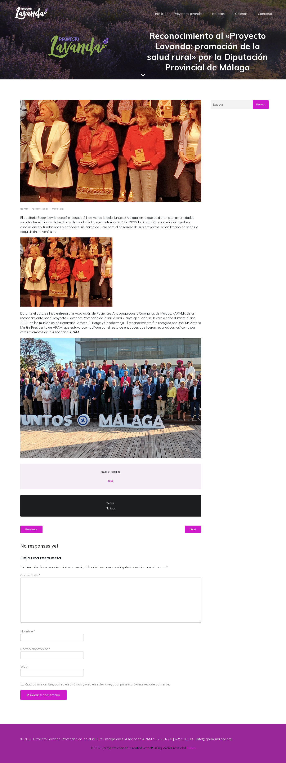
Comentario (30, 575)
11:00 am (58, 208)
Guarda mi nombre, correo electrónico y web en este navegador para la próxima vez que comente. (97, 684)
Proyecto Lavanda (188, 14)
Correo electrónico (35, 649)
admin (24, 208)
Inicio (159, 14)
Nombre (27, 631)
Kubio (191, 748)
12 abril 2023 (40, 208)
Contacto (265, 14)
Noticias (218, 14)
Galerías (241, 14)
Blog (110, 480)
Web (24, 666)
